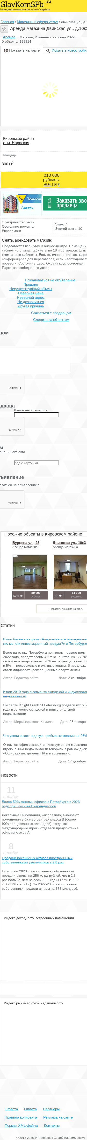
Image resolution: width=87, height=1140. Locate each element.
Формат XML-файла (21, 1125)
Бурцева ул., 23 (25, 543)
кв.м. (47, 184)
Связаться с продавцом (51, 313)
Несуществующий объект (30, 289)
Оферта (11, 1109)
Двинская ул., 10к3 (69, 543)
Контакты (52, 1125)
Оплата (30, 1109)
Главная (7, 22)
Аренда (9, 37)
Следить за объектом (51, 320)
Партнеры (51, 1109)
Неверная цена (30, 293)
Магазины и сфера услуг (37, 22)
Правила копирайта (21, 1117)
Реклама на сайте (58, 1117)
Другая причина (31, 306)
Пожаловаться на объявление (50, 280)
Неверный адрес (31, 297)
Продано (30, 284)
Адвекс (27, 207)
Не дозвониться (30, 302)
